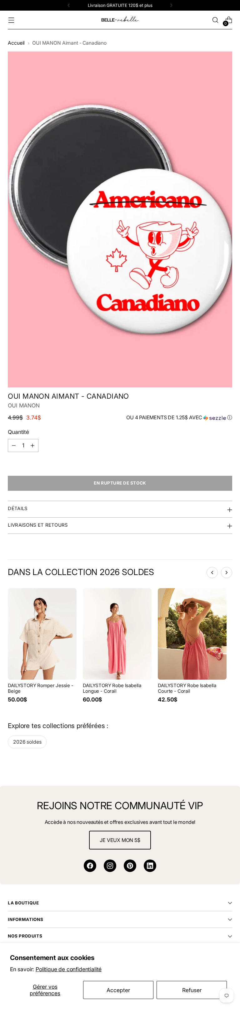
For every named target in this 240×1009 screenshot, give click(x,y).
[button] (179, 417)
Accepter (118, 990)
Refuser (192, 990)
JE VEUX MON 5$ (120, 840)
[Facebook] (90, 865)
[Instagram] (110, 865)
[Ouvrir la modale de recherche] (215, 20)
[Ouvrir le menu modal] (11, 20)
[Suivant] (171, 5)
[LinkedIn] (150, 865)
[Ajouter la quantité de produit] (32, 445)
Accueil (16, 43)
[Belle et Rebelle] (120, 20)
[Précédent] (69, 5)
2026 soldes (27, 742)
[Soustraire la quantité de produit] (13, 445)
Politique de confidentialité (69, 969)
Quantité (18, 432)
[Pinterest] (130, 865)
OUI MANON (23, 405)
